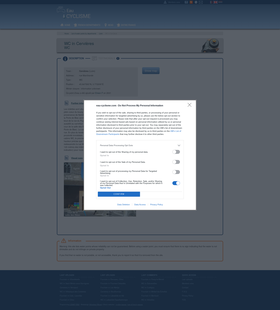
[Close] (190, 106)
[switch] (176, 152)
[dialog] (140, 155)
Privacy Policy (156, 204)
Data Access (140, 204)
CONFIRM (119, 194)
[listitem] (140, 145)
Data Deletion (123, 204)
